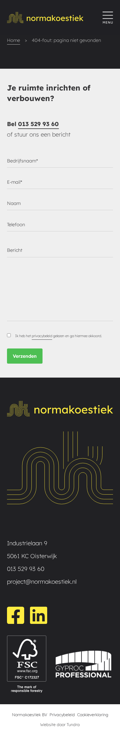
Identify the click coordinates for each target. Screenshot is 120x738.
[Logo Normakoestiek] (55, 17)
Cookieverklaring (92, 714)
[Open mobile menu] (108, 17)
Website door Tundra (60, 724)
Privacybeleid (62, 714)
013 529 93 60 (38, 124)
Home (13, 40)
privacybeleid (42, 336)
